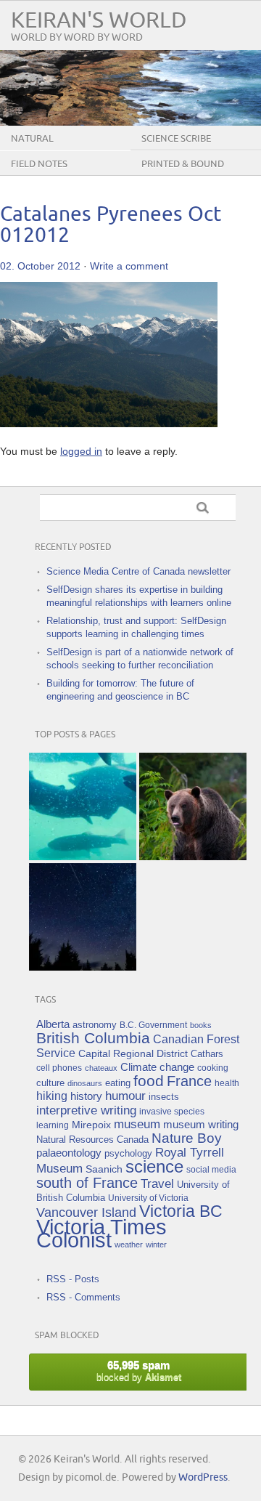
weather (129, 1244)
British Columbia (93, 1037)
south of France (87, 1183)
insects (164, 1097)
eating (117, 1083)
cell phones (59, 1067)
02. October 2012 (40, 266)
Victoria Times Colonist (101, 1233)
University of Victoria (148, 1197)
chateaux (101, 1068)
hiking (51, 1096)
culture (50, 1083)
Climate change (157, 1067)
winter (156, 1244)
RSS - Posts (72, 1279)
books (201, 1025)
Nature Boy (187, 1138)
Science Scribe (176, 139)
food (148, 1080)
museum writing (201, 1124)
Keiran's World (99, 20)
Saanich (104, 1169)
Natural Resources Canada (92, 1139)
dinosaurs (84, 1083)
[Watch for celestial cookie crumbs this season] (82, 917)
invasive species (171, 1111)
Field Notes (39, 164)
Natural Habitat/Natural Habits (70, 150)
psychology (128, 1153)
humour (125, 1096)
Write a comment (129, 266)
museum (137, 1124)
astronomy (94, 1025)
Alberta (53, 1024)
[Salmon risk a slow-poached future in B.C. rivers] (82, 806)
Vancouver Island (86, 1212)
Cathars (207, 1053)
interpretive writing (86, 1110)
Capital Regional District (133, 1053)
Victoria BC (181, 1211)
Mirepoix (91, 1124)
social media (211, 1169)
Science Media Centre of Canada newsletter (138, 571)
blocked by (138, 1371)
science (154, 1166)
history (86, 1096)
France (189, 1081)
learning (52, 1125)
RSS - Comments (83, 1297)
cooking (212, 1067)
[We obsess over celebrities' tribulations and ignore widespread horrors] (192, 806)
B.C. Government (153, 1024)
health (227, 1083)
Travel (157, 1184)
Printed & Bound (182, 164)
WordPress (203, 1477)
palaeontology (69, 1152)
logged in (81, 451)
